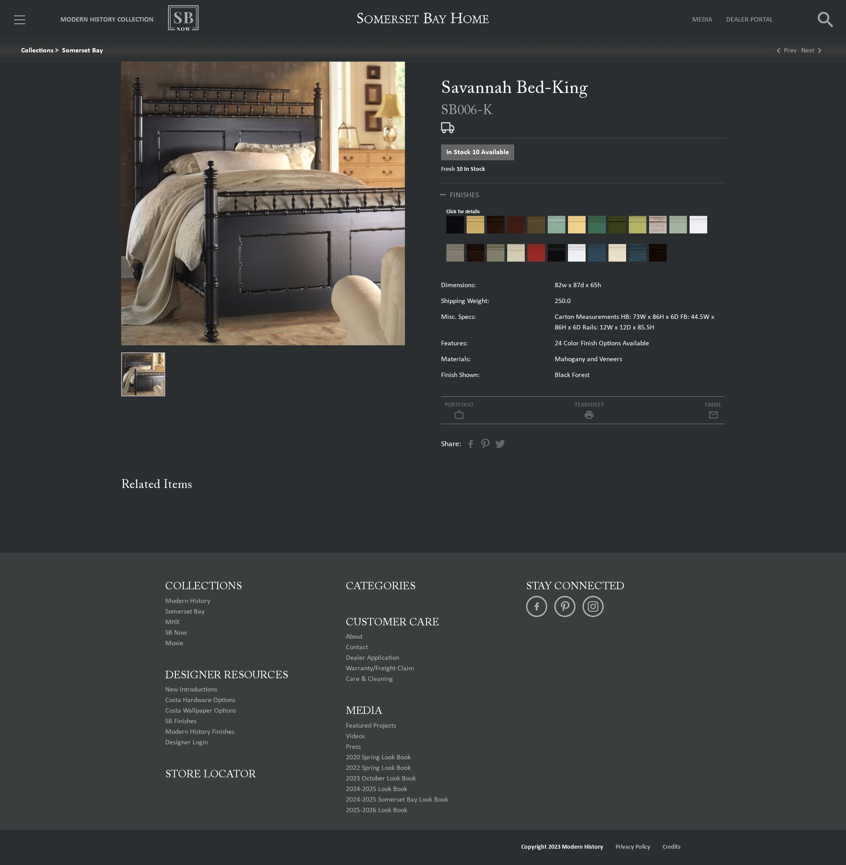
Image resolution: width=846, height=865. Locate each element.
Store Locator (210, 774)
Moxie (174, 643)
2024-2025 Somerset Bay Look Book (397, 799)
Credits (672, 847)
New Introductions (191, 689)
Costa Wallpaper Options (200, 710)
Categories (381, 586)
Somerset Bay (82, 50)
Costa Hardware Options (200, 700)
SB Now (176, 632)
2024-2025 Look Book (376, 789)
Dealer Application (372, 658)
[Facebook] (536, 606)
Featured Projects (371, 725)
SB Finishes (181, 721)
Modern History (187, 601)
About (354, 636)
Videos (355, 736)
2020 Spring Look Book (378, 757)
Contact (357, 647)
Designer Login (186, 742)
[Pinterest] (564, 606)
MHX (172, 622)
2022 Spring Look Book (378, 768)
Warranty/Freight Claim (380, 668)
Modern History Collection (107, 19)
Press (353, 746)
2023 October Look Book (381, 778)
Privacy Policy (633, 847)
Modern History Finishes (199, 732)
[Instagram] (593, 606)
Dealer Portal (749, 19)
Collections (37, 50)
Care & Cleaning (369, 679)
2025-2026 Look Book (376, 810)
